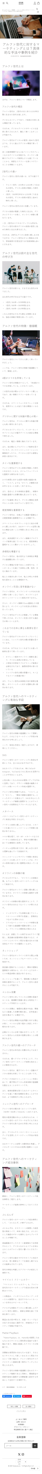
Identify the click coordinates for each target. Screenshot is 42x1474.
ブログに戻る (21, 1411)
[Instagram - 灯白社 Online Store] (38, 11)
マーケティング (21, 1387)
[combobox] (35, 1468)
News (13, 10)
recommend (10, 1387)
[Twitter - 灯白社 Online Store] (37, 9)
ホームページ (5, 10)
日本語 (33, 1468)
